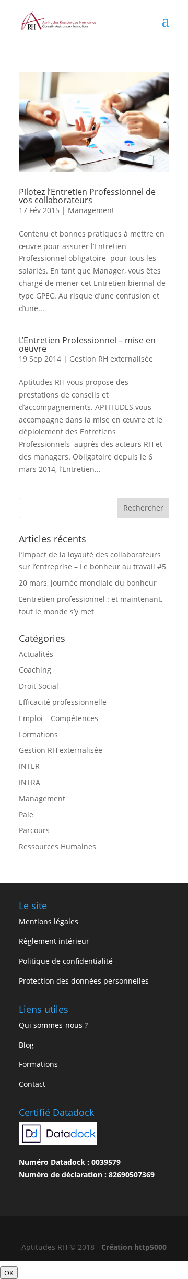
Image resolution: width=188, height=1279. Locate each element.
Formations (38, 734)
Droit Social (38, 686)
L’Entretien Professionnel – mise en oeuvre (87, 344)
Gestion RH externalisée (111, 359)
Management (91, 210)
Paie (26, 814)
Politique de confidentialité (66, 961)
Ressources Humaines (57, 846)
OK (9, 1272)
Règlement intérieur (54, 941)
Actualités (36, 654)
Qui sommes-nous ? (53, 1025)
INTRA (29, 782)
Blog (26, 1045)
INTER (29, 766)
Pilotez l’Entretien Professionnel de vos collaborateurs (87, 196)
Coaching (35, 670)
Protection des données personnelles (84, 981)
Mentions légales (48, 921)
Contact (32, 1084)
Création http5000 (134, 1247)
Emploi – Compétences (58, 718)
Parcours (34, 830)
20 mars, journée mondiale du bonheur (88, 583)
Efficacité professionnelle (63, 702)
